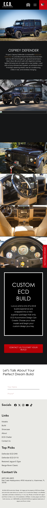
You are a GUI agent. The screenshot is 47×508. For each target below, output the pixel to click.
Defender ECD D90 (9, 454)
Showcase (6, 429)
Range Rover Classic (10, 465)
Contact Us (6, 441)
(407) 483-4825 (23, 478)
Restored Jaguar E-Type (11, 462)
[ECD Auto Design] (8, 8)
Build (4, 426)
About (4, 433)
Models (5, 422)
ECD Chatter (7, 437)
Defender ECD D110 (10, 458)
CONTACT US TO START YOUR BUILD (23, 348)
